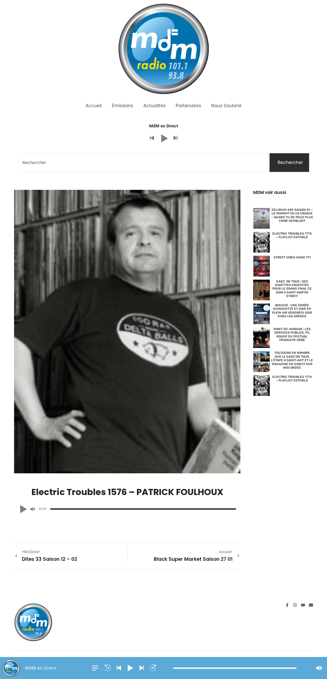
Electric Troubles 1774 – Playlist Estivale (292, 378)
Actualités (154, 106)
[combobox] (142, 162)
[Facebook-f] (287, 605)
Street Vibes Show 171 (292, 257)
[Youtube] (303, 605)
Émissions (122, 106)
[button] (152, 138)
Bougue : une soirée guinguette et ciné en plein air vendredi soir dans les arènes (292, 310)
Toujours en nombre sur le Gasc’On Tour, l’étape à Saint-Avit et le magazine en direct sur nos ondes (292, 360)
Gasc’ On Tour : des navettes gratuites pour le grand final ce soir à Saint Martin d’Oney (292, 289)
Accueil (94, 106)
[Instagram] (295, 605)
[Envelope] (311, 605)
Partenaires (188, 106)
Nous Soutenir (226, 106)
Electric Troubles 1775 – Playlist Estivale (292, 235)
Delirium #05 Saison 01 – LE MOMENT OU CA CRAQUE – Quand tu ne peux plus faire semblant (292, 215)
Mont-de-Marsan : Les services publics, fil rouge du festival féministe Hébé (292, 334)
